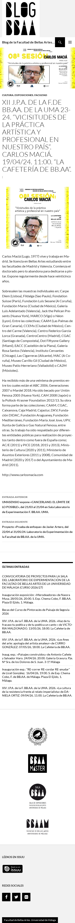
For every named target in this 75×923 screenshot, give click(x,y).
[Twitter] (16, 897)
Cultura (8, 95)
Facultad (40, 95)
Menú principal (70, 42)
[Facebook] (6, 897)
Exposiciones (24, 95)
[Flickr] (26, 897)
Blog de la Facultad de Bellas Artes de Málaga (28, 42)
